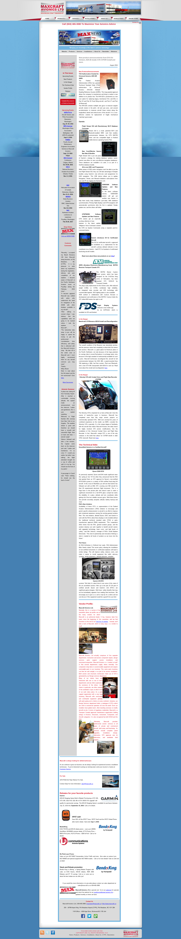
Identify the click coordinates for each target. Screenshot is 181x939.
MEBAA (68, 196)
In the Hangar (68, 82)
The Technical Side (68, 85)
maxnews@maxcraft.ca (94, 903)
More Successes (68, 382)
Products (61, 18)
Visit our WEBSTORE (68, 236)
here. (62, 378)
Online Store (133, 18)
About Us (104, 18)
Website (64, 51)
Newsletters (118, 18)
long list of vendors (102, 621)
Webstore (114, 51)
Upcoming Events (68, 76)
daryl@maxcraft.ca (87, 784)
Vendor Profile (68, 88)
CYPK (104, 935)
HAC (68, 185)
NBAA (68, 167)
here (106, 368)
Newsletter (105, 51)
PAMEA (67, 140)
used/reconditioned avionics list (103, 892)
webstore (108, 890)
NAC (68, 210)
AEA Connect (68, 158)
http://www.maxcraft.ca (109, 903)
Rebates (67, 91)
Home (47, 18)
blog (112, 256)
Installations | (88, 51)
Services (75, 18)
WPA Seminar (67, 126)
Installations (90, 18)
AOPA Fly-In (68, 112)
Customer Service (65, 769)
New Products (68, 79)
